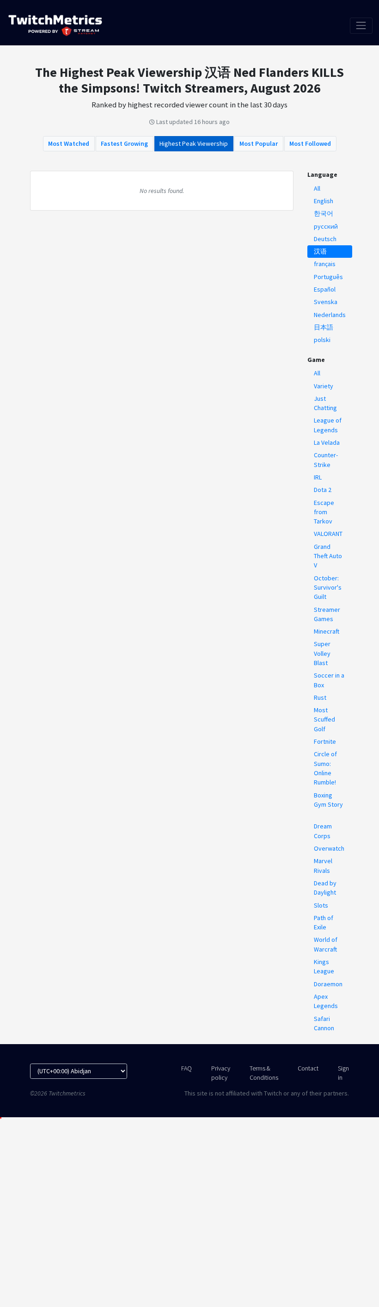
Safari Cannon (324, 1023)
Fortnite (325, 741)
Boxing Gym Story (328, 800)
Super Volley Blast (322, 653)
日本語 (323, 327)
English (323, 201)
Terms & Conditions (264, 1073)
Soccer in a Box (329, 680)
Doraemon (328, 984)
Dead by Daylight (325, 887)
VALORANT (328, 533)
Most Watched (68, 143)
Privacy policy (220, 1073)
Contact (308, 1068)
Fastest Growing (124, 143)
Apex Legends (326, 1001)
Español (325, 289)
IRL (318, 477)
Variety (323, 386)
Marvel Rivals (323, 865)
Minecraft (326, 631)
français (325, 264)
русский (326, 226)
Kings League (324, 966)
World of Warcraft (325, 944)
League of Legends (328, 425)
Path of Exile (323, 922)
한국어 (323, 213)
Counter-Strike (326, 459)
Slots (321, 905)
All (317, 188)
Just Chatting (325, 403)
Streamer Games (327, 614)
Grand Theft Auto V (328, 556)
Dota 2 (322, 489)
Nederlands (330, 315)
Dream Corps (323, 831)
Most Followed (310, 143)
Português (328, 277)
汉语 (320, 251)
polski (322, 340)
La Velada (327, 442)
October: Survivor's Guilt (328, 587)
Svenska (325, 302)
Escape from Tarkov (324, 512)
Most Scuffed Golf (324, 719)
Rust (320, 697)
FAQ (186, 1068)
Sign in (343, 1073)
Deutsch (325, 239)
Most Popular (258, 143)
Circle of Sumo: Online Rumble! (325, 768)
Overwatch (329, 848)
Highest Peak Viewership (193, 143)
